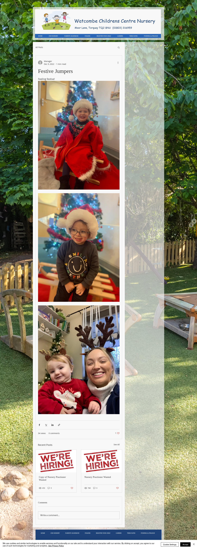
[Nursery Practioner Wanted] (101, 461)
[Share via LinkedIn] (52, 425)
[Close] (193, 544)
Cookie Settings (169, 544)
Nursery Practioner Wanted (97, 477)
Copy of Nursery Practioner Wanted (52, 478)
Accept (185, 544)
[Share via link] (59, 425)
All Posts (39, 47)
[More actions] (118, 62)
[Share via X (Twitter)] (46, 425)
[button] (118, 47)
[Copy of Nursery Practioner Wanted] (56, 461)
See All (117, 444)
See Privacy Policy (56, 545)
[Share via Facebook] (39, 425)
